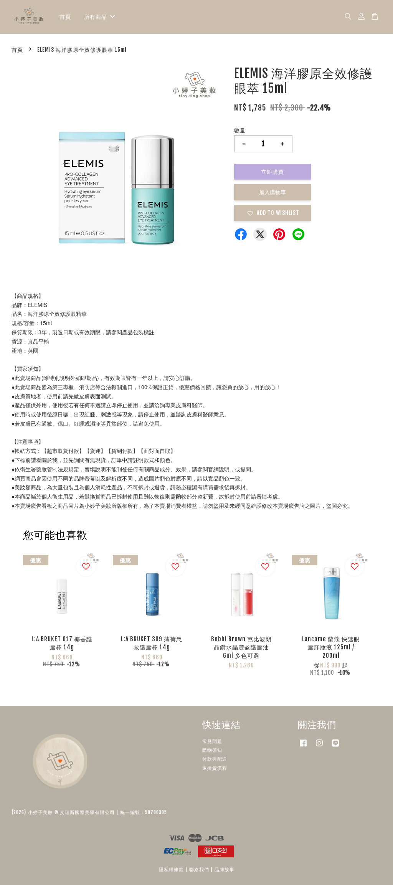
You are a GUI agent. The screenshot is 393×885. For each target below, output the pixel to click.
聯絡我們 (199, 869)
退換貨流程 (214, 768)
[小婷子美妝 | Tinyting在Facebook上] (303, 747)
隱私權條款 (171, 869)
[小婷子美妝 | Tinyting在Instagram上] (319, 747)
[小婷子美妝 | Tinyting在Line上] (335, 747)
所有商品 (95, 16)
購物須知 (212, 750)
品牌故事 (224, 869)
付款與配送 (214, 759)
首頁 (65, 16)
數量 (240, 130)
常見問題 (212, 741)
